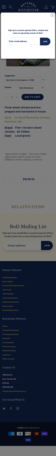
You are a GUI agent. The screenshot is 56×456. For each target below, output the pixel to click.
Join (45, 41)
